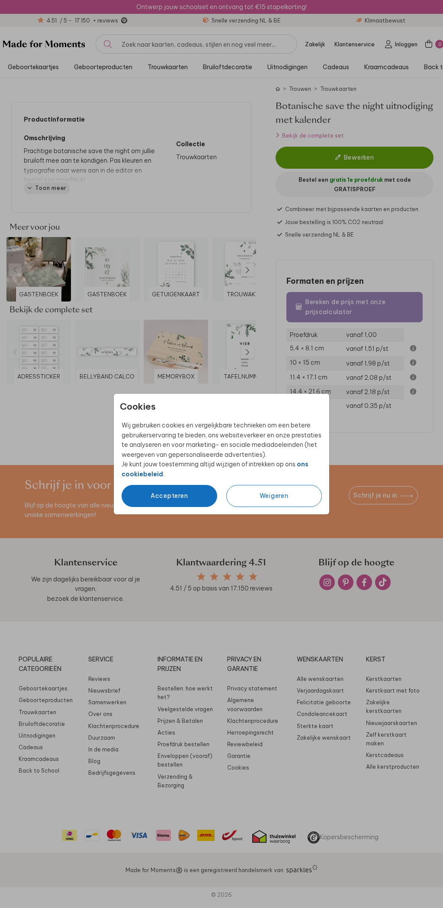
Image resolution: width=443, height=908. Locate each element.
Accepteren (169, 496)
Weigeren (274, 496)
